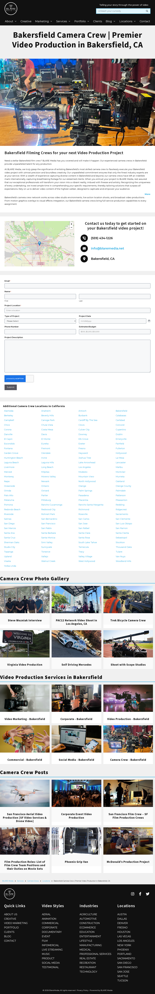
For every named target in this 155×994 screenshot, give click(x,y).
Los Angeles (125, 940)
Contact (145, 21)
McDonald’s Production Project (128, 862)
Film (45, 940)
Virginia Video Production (24, 664)
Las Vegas (124, 936)
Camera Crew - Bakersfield (128, 760)
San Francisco (127, 967)
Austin (122, 914)
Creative (26, 21)
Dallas (122, 918)
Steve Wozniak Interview (25, 620)
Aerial (46, 914)
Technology (88, 971)
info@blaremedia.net (107, 248)
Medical (85, 949)
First (6, 301)
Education (87, 931)
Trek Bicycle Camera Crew (128, 620)
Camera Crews (33, 881)
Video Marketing (16, 923)
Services (61, 21)
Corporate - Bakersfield (76, 719)
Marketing (42, 21)
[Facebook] (140, 894)
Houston (123, 931)
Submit (10, 387)
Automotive (88, 918)
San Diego (124, 962)
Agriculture (88, 914)
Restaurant (88, 967)
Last (80, 301)
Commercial (50, 923)
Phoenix (123, 949)
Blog (109, 21)
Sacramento (126, 958)
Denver (122, 923)
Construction (90, 923)
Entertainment (90, 936)
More (147, 194)
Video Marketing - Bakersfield (25, 719)
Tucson (122, 980)
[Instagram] (132, 894)
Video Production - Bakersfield (128, 719)
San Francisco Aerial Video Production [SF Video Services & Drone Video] (25, 817)
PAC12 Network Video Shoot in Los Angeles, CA (76, 622)
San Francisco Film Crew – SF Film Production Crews (128, 815)
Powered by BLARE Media (101, 990)
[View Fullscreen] (7, 224)
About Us (10, 914)
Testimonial (50, 967)
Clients (97, 21)
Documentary (52, 931)
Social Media (51, 962)
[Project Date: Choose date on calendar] (149, 321)
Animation (49, 918)
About (9, 21)
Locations (125, 21)
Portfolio (80, 21)
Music (46, 953)
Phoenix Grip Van (76, 862)
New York (124, 945)
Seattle (122, 976)
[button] (39, 243)
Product (48, 958)
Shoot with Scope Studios (128, 664)
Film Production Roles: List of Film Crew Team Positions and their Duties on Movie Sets (24, 865)
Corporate (49, 927)
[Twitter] (147, 894)
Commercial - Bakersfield (24, 760)
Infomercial (50, 945)
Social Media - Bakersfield (76, 760)
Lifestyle (86, 940)
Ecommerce (88, 927)
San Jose (123, 971)
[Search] (147, 11)
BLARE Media (7, 881)
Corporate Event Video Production (76, 815)
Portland (124, 953)
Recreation (88, 962)
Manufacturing (91, 945)
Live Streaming (52, 949)
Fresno (122, 927)
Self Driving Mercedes (76, 664)
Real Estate (88, 958)
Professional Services (95, 953)
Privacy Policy (82, 990)
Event (46, 936)
